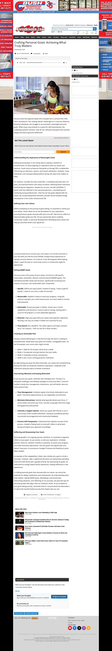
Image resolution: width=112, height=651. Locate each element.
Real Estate (86, 37)
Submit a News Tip (31, 613)
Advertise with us (59, 25)
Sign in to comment (60, 596)
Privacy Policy (83, 634)
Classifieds (72, 37)
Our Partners (44, 634)
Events (44, 37)
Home (17, 37)
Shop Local (64, 37)
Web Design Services (53, 634)
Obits (38, 37)
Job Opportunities (35, 634)
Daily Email (69, 25)
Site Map (67, 634)
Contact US (61, 634)
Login (50, 618)
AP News (56, 37)
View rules (17, 590)
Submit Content (80, 25)
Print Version (19, 613)
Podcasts (90, 25)
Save (46, 53)
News (27, 37)
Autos (79, 37)
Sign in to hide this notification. (61, 137)
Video (22, 37)
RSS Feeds (73, 634)
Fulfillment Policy (91, 634)
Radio (96, 25)
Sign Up (60, 32)
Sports (33, 37)
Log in (53, 32)
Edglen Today (61, 636)
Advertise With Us (26, 634)
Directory (94, 37)
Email (54, 618)
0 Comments (36, 53)
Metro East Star (53, 636)
